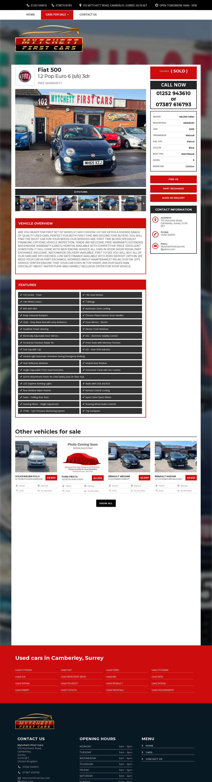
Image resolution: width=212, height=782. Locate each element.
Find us (173, 179)
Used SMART (22, 689)
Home (30, 14)
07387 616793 (63, 5)
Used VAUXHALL (115, 689)
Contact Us (154, 759)
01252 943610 (38, 5)
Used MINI (157, 676)
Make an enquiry (173, 197)
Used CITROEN (23, 669)
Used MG (111, 676)
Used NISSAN (22, 683)
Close (134, 119)
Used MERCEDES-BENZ (73, 676)
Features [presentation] (27, 285)
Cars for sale (56, 14)
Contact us (88, 14)
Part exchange (173, 188)
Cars (149, 752)
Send (120, 119)
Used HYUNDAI (159, 669)
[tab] (80, 223)
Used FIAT (66, 669)
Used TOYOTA (69, 689)
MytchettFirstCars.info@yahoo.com (173, 248)
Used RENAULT (114, 683)
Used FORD (112, 669)
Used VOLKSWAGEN (162, 689)
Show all (106, 503)
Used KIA (20, 676)
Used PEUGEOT (69, 683)
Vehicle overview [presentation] (35, 223)
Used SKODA (158, 683)
